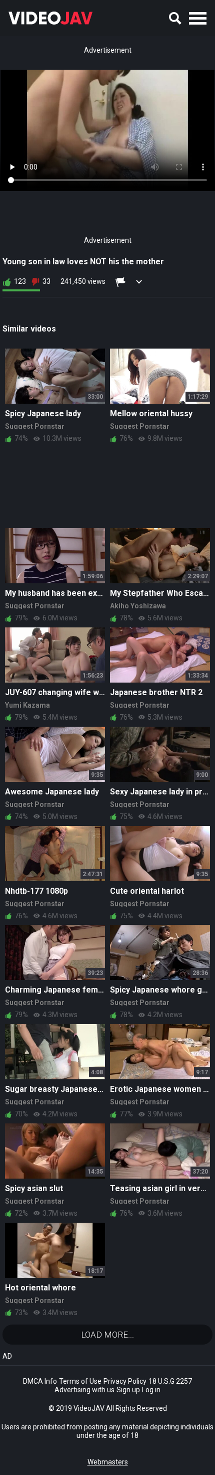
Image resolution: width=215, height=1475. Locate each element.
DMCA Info (40, 1381)
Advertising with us (84, 1390)
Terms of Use (80, 1381)
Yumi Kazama (27, 705)
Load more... (107, 1335)
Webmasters (108, 1462)
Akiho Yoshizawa (138, 606)
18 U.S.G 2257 (170, 1381)
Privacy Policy (125, 1381)
